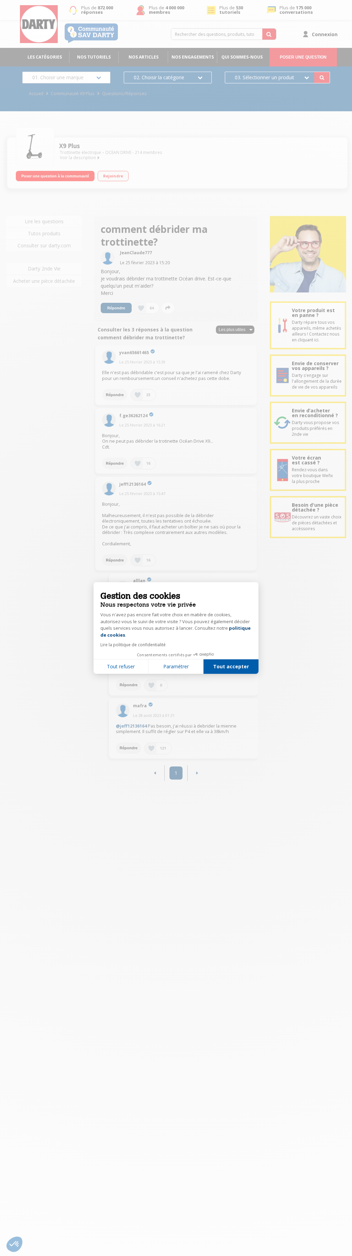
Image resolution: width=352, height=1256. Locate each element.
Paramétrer (176, 666)
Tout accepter (231, 666)
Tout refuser (121, 666)
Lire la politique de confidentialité (133, 645)
